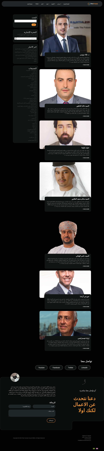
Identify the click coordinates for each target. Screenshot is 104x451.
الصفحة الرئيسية (66, 3)
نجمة (36, 135)
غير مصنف (34, 123)
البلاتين (35, 81)
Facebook (56, 368)
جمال (35, 114)
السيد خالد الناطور (82, 106)
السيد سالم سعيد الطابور (80, 199)
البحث (34, 17)
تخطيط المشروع (33, 110)
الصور (35, 93)
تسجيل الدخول (29, 3)
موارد (35, 134)
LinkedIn (84, 368)
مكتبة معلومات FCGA (32, 131)
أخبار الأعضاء (34, 73)
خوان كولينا (85, 148)
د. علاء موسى (84, 55)
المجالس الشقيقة (33, 100)
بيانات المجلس (34, 109)
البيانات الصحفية (33, 84)
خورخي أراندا (84, 296)
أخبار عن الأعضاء (33, 75)
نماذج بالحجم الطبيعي (32, 140)
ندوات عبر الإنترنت (33, 137)
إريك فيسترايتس (83, 338)
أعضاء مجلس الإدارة (32, 78)
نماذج (35, 138)
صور (36, 121)
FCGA (37, 3)
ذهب (36, 117)
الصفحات (35, 92)
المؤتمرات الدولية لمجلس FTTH (30, 98)
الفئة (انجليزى (34, 95)
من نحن (58, 3)
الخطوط (35, 89)
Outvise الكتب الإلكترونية (31, 70)
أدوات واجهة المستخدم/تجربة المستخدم (29, 76)
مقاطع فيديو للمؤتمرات (32, 129)
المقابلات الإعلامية (33, 101)
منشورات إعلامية (33, 132)
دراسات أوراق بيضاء (33, 115)
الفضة (35, 96)
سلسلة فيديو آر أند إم (32, 120)
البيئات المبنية (34, 82)
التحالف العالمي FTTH (32, 86)
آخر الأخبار (34, 71)
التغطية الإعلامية (33, 87)
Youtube (41, 368)
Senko (35, 61)
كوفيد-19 (35, 128)
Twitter (70, 368)
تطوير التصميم (34, 112)
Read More (86, 64)
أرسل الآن (51, 420)
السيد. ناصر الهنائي (82, 256)
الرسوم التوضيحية (33, 90)
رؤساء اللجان (34, 118)
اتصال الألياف (34, 79)
